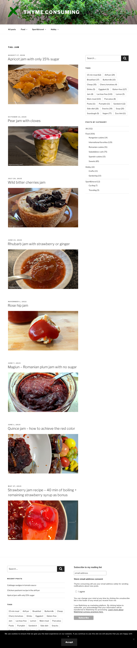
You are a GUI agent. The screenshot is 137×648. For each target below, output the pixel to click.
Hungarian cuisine (96, 137)
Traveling (93, 190)
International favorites (98, 142)
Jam (90, 94)
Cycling (92, 185)
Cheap (91, 84)
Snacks (107, 108)
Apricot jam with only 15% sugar (33, 59)
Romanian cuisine (96, 147)
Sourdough (93, 113)
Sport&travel (38, 29)
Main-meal (94, 99)
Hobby (53, 29)
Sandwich (119, 104)
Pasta (91, 104)
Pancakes (110, 99)
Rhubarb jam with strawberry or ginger (39, 244)
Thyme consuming (51, 12)
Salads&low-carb (96, 152)
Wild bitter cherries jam (26, 182)
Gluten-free (119, 89)
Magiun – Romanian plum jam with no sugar (42, 367)
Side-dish (93, 108)
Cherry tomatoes (108, 84)
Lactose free (104, 94)
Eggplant (104, 89)
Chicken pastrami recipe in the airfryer (23, 590)
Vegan (107, 113)
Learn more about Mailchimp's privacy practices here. (98, 611)
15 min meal (94, 75)
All (86, 128)
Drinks (91, 89)
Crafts (91, 171)
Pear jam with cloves (24, 121)
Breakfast (93, 80)
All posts (12, 29)
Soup (120, 108)
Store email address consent (88, 579)
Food (23, 29)
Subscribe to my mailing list (88, 567)
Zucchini (120, 113)
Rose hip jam (18, 305)
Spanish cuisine (95, 156)
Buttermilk (109, 80)
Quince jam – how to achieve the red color (41, 428)
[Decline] (133, 639)
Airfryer (110, 75)
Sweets (92, 161)
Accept (69, 642)
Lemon (120, 94)
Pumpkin (104, 104)
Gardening (93, 176)
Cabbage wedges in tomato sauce (21, 585)
